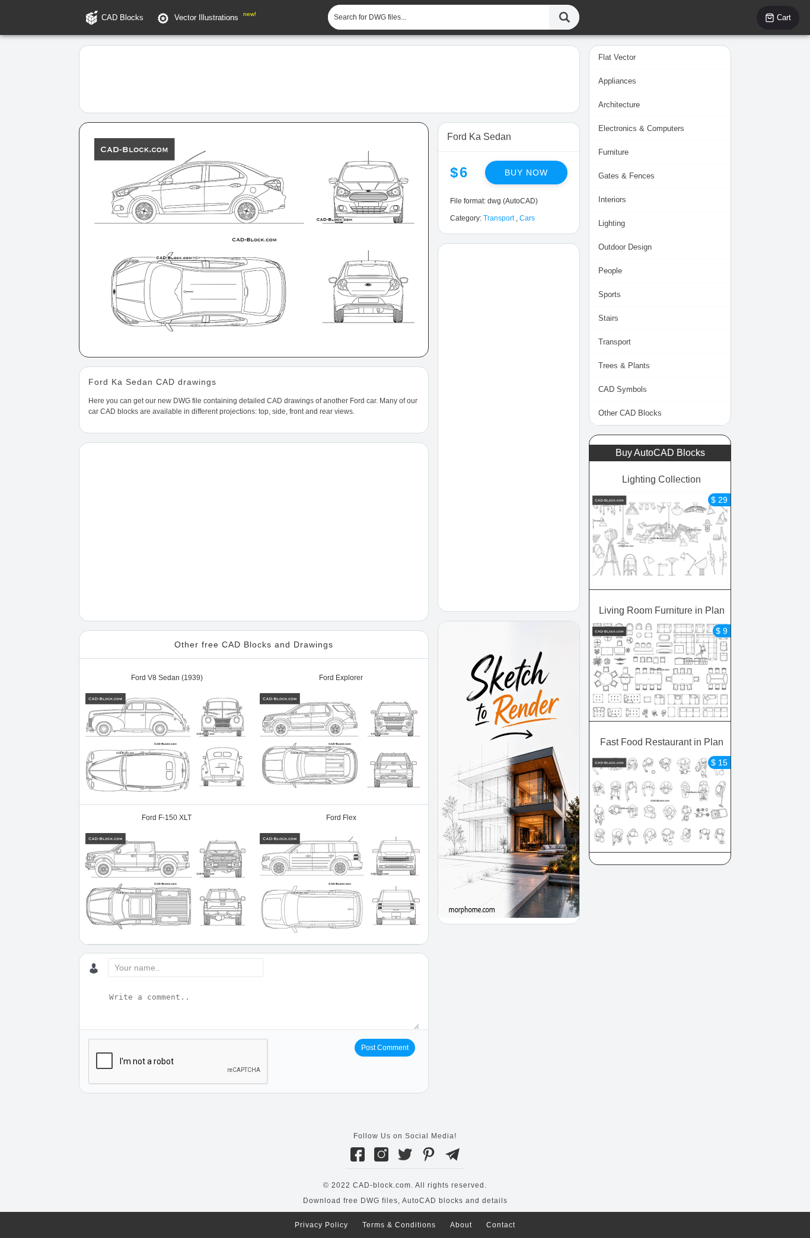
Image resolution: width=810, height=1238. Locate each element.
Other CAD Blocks (630, 413)
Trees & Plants (624, 365)
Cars (527, 218)
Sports (609, 294)
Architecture (619, 104)
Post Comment (385, 1048)
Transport (498, 218)
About (461, 1225)
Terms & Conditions (399, 1225)
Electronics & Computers (641, 128)
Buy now (526, 172)
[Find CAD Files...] (564, 17)
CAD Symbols (622, 389)
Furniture (613, 152)
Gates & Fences (626, 175)
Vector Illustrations (206, 17)
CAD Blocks (122, 17)
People (610, 270)
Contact (500, 1225)
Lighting (611, 223)
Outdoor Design (625, 247)
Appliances (617, 80)
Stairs (608, 318)
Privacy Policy (321, 1225)
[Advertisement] (329, 78)
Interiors (612, 199)
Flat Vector (617, 57)
